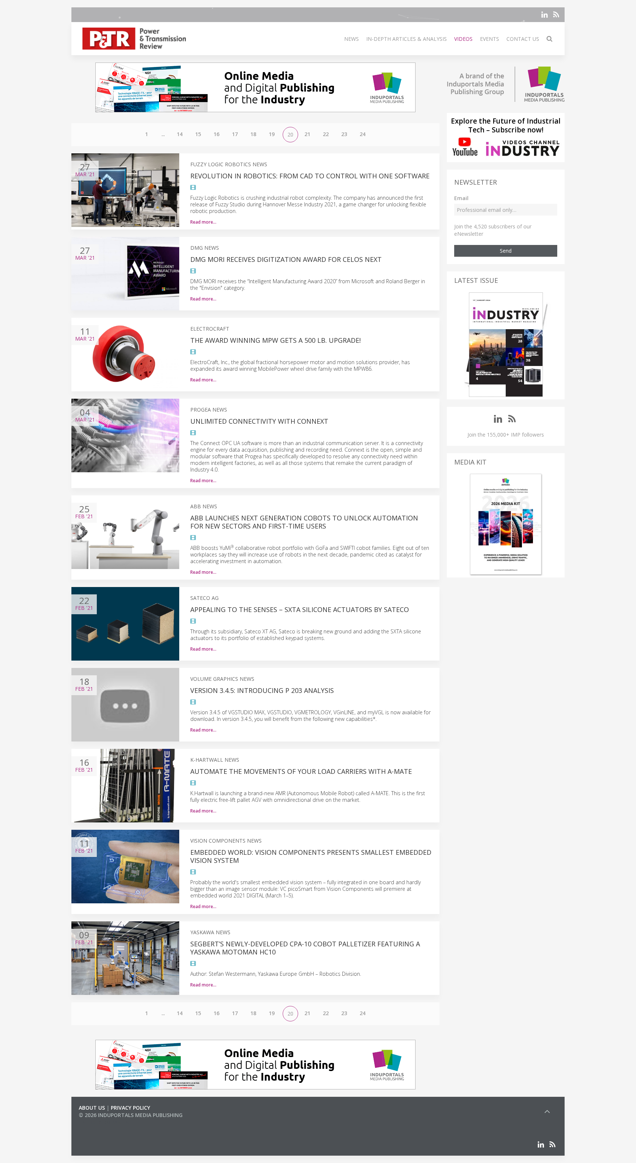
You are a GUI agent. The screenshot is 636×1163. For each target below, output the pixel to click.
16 (216, 134)
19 (272, 134)
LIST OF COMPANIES (104, 1122)
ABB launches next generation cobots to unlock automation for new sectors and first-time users (304, 521)
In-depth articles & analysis (406, 38)
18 (253, 134)
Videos (463, 38)
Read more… (203, 222)
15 (198, 134)
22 (326, 134)
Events (489, 38)
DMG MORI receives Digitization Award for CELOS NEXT (286, 259)
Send (506, 250)
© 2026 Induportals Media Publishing (131, 1115)
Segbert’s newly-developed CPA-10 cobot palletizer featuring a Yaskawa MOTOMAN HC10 (305, 947)
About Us (92, 1107)
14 (180, 134)
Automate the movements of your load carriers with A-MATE (301, 771)
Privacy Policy (130, 1107)
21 (307, 134)
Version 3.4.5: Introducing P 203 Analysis (262, 690)
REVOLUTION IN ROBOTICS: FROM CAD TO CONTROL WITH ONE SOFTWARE (310, 175)
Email (461, 198)
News (351, 38)
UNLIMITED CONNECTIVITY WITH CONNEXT (259, 421)
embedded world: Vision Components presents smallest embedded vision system (310, 856)
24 (362, 134)
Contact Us (522, 38)
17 (235, 134)
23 (344, 134)
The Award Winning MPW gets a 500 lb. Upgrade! (275, 340)
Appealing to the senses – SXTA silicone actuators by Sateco (299, 609)
